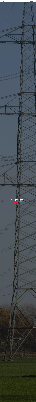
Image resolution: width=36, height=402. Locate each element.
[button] (2, 201)
